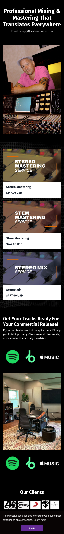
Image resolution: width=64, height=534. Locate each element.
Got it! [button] (32, 528)
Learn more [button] (40, 520)
